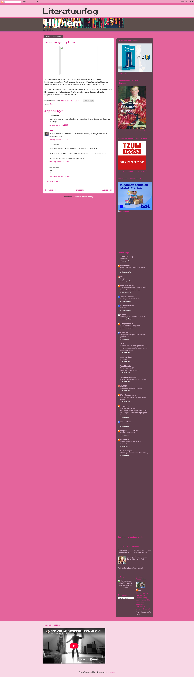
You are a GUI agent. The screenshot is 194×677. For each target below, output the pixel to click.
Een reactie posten (54, 182)
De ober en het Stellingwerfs (130, 326)
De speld (123, 279)
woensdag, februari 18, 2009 (60, 176)
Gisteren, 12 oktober (127, 433)
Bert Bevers (125, 266)
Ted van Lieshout (127, 297)
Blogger (112, 672)
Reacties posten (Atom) (84, 197)
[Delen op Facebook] (90, 101)
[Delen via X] (88, 101)
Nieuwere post (50, 190)
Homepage (79, 190)
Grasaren (123, 308)
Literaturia (124, 440)
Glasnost (123, 315)
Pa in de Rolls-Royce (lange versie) (130, 568)
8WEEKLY (123, 386)
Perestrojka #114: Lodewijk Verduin (132, 317)
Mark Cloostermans (128, 395)
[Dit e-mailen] (84, 101)
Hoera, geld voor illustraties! (130, 299)
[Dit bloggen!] (86, 101)
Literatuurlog (70, 11)
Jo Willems (124, 406)
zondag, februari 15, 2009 (59, 125)
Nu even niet (124, 359)
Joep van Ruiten (126, 357)
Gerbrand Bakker (127, 306)
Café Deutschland (127, 286)
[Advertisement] (132, 232)
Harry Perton (125, 333)
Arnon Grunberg (126, 257)
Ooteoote (124, 277)
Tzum (51, 104)
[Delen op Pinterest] (92, 101)
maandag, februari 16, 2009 (59, 162)
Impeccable (124, 259)
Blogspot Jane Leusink (129, 431)
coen (56, 101)
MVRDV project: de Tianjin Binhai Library (134, 453)
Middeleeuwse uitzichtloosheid (131, 388)
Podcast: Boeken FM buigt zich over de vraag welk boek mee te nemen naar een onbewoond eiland (134, 348)
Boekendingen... (126, 451)
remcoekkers (125, 422)
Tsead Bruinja (125, 366)
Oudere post (107, 190)
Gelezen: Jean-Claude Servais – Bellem (133, 379)
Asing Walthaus (126, 324)
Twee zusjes (124, 424)
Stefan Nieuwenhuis (128, 377)
